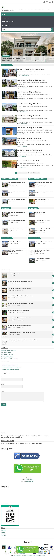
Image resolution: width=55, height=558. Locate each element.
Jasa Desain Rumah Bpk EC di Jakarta (29, 128)
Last (38, 172)
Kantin (21, 163)
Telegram (3, 530)
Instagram (3, 534)
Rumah (31, 71)
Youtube (3, 532)
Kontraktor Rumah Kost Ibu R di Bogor (29, 150)
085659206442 (29, 479)
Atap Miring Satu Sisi (25, 130)
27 (31, 172)
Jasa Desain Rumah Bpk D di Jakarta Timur (31, 80)
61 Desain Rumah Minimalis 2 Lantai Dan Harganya (20, 281)
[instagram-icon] (47, 2)
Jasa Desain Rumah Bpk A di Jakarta (29, 92)
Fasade (28, 82)
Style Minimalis (44, 82)
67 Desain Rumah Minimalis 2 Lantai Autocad (18, 310)
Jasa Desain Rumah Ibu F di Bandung (29, 138)
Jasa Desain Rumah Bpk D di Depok (28, 116)
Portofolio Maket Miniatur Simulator (11, 367)
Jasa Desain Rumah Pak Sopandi (42, 220)
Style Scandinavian (6, 237)
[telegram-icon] (52, 2)
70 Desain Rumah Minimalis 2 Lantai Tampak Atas (19, 325)
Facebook (3, 535)
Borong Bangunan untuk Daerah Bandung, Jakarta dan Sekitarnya (23, 340)
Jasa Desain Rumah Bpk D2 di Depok (29, 104)
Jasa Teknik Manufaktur (7, 356)
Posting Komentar (37, 71)
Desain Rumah (5, 18)
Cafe (18, 163)
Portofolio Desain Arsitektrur (35, 82)
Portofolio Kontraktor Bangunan (23, 71)
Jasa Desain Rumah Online (13, 58)
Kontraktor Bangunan (7, 21)
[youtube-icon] (50, 2)
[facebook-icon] (44, 2)
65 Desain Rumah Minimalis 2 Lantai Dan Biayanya (19, 317)
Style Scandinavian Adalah (14, 241)
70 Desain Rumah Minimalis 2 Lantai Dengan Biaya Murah (21, 332)
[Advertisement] (27, 418)
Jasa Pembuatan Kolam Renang (9, 359)
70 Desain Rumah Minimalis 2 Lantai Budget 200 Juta (20, 303)
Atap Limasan (23, 82)
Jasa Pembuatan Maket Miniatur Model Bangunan (19, 288)
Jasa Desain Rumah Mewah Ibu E (42, 258)
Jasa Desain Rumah (6, 352)
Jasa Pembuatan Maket (7, 354)
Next (34, 172)
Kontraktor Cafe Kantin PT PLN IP (28, 161)
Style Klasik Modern (45, 94)
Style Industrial (33, 208)
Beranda (4, 14)
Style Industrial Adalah (40, 212)
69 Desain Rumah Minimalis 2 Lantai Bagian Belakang (20, 295)
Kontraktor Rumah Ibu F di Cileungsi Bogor (31, 69)
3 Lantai (19, 130)
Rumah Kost (32, 152)
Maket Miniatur (5, 25)
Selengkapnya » (43, 60)
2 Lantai (19, 82)
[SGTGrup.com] (27, 6)
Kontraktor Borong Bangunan (8, 350)
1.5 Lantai (19, 140)
